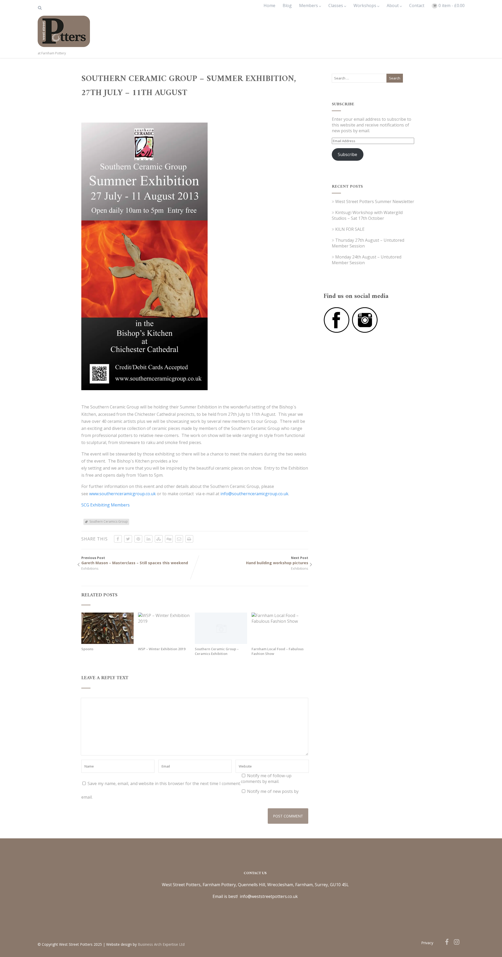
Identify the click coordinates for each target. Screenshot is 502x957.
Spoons (87, 649)
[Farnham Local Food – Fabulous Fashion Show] (278, 621)
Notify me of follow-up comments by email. (266, 778)
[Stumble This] (159, 539)
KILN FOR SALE (349, 229)
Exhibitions (90, 568)
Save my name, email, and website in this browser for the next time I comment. (164, 783)
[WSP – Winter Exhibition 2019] (164, 621)
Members (308, 5)
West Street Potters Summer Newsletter (374, 201)
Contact (416, 5)
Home (269, 5)
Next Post (277, 560)
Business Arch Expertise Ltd (161, 944)
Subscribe (347, 154)
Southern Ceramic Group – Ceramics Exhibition (217, 651)
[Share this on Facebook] (118, 539)
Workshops (364, 5)
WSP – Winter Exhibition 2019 (161, 649)
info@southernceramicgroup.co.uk (254, 494)
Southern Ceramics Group (108, 521)
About (393, 5)
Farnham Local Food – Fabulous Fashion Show (278, 651)
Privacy (427, 942)
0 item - (451, 5)
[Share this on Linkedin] (148, 539)
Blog (287, 5)
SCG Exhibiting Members (105, 505)
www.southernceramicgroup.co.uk (122, 494)
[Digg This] (169, 539)
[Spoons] (107, 642)
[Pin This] (138, 539)
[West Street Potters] (64, 48)
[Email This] (179, 539)
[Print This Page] (189, 539)
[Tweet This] (128, 539)
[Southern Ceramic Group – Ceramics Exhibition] (221, 642)
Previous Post (134, 560)
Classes (335, 5)
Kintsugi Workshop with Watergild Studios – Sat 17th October (367, 215)
